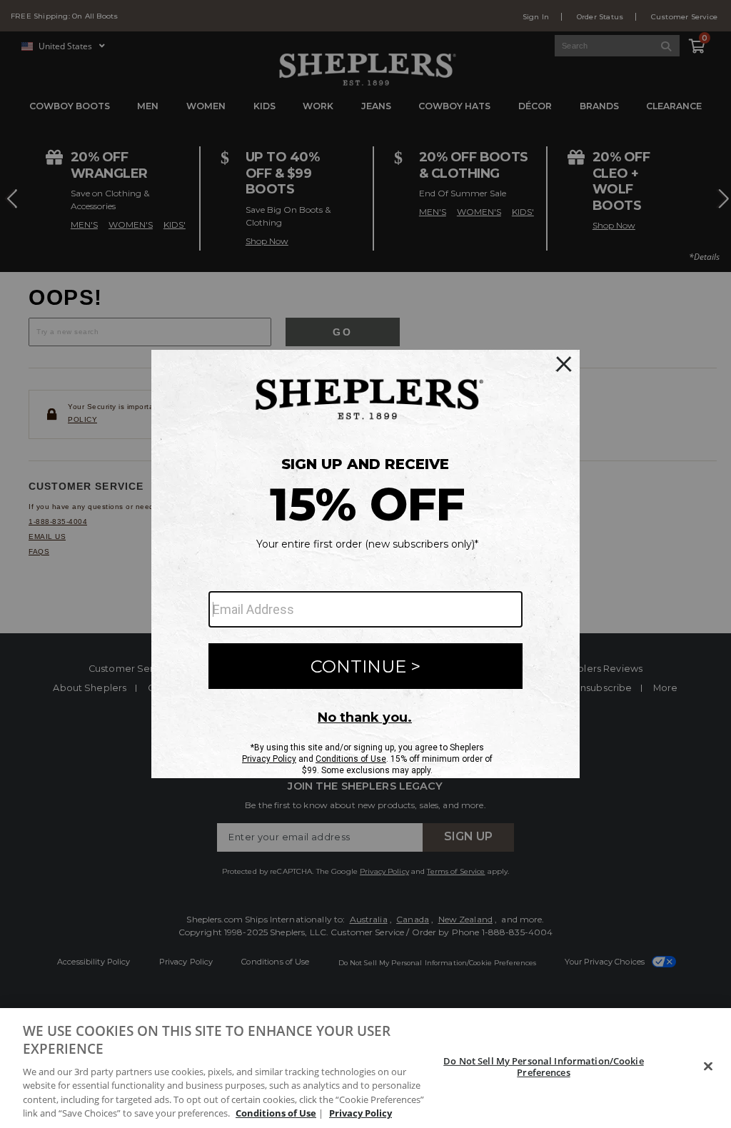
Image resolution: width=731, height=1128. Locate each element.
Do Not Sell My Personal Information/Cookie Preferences (543, 1066)
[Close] (708, 1066)
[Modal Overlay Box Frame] (365, 564)
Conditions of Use (276, 1113)
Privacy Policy (360, 1113)
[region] (365, 1068)
